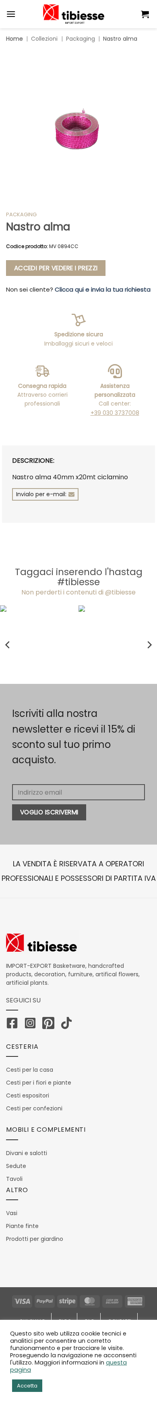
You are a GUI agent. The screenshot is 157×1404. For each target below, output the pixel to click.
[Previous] (8, 644)
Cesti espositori (27, 1095)
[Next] (149, 644)
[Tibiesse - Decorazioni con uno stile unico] (73, 14)
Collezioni (44, 39)
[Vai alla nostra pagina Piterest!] (50, 1024)
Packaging (80, 39)
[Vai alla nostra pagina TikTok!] (68, 1024)
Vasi (11, 1213)
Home (14, 39)
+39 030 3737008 (115, 413)
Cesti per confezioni (34, 1108)
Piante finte (22, 1226)
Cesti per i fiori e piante (38, 1083)
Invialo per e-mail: (41, 494)
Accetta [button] (27, 1386)
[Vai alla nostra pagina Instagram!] (32, 1024)
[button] (146, 14)
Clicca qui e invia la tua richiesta (103, 289)
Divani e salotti (26, 1153)
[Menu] (11, 14)
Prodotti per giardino (34, 1239)
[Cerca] (129, 14)
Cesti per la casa (29, 1070)
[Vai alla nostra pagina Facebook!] (14, 1024)
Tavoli (14, 1179)
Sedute (16, 1166)
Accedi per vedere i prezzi (56, 268)
